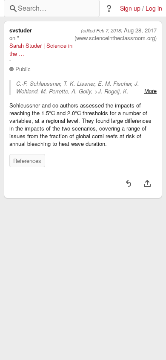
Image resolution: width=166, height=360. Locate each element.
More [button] (150, 91)
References (27, 160)
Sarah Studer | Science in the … (40, 49)
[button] (109, 8)
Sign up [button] (130, 8)
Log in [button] (154, 8)
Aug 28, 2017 (140, 30)
